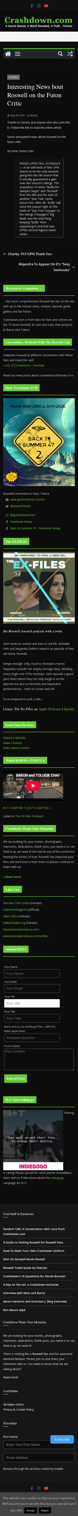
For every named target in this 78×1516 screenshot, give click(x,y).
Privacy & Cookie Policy (18, 1409)
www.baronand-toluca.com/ (21, 929)
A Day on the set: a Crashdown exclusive (30, 1284)
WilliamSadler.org (14, 923)
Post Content (12, 1046)
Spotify (69, 708)
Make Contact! (12, 743)
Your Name (10, 967)
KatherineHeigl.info (15, 909)
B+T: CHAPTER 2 (39, 808)
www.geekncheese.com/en (27, 499)
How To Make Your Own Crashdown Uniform (33, 1251)
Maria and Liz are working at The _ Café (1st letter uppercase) (29, 1029)
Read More (60, 1510)
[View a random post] (70, 54)
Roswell (13, 77)
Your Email (10, 982)
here (71, 375)
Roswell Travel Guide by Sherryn (25, 1268)
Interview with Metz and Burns (24, 1293)
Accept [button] (31, 1510)
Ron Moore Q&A (14, 1310)
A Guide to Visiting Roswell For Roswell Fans (33, 1242)
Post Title (9, 1011)
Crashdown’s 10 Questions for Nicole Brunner (34, 1276)
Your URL (9, 996)
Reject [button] (45, 1510)
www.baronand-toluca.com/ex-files (25, 936)
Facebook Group (21, 521)
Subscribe (62, 1439)
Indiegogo (57, 1178)
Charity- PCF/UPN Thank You (30, 254)
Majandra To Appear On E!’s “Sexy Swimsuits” (44, 267)
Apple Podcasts (50, 708)
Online (13, 1404)
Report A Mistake (14, 738)
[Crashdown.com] (8, 54)
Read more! (10, 1377)
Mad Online (10, 916)
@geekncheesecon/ (23, 515)
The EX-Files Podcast (29, 816)
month (58, 1469)
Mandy (34, 115)
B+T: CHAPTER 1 (14, 808)
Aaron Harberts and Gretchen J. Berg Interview (35, 1301)
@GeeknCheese (20, 506)
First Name (10, 1437)
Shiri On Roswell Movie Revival (24, 1259)
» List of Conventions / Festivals (23, 365)
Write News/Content (16, 748)
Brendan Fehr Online (16, 903)
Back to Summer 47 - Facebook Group (35, 528)
